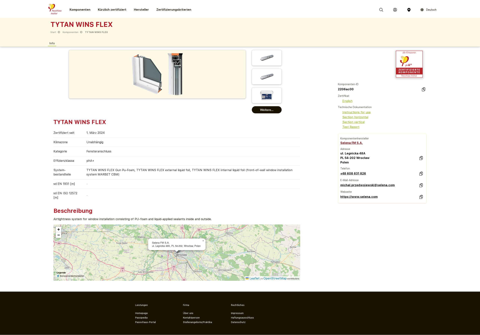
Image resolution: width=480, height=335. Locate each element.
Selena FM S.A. (351, 143)
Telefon (345, 168)
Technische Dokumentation (355, 107)
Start (53, 32)
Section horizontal (355, 117)
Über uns (188, 313)
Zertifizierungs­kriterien (173, 9)
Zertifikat (343, 95)
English (347, 101)
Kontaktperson (191, 317)
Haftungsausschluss (242, 317)
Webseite (346, 191)
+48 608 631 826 (353, 173)
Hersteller (141, 9)
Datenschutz (238, 322)
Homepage (141, 313)
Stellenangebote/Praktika (197, 322)
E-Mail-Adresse (349, 180)
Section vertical (353, 122)
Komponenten (70, 32)
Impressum (237, 313)
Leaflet (254, 278)
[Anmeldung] (395, 10)
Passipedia (141, 317)
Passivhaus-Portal (145, 322)
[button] (203, 241)
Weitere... (266, 109)
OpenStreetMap (275, 278)
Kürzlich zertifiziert (112, 9)
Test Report (350, 127)
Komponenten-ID (348, 84)
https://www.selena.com (359, 197)
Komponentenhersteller (354, 138)
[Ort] (409, 10)
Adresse (345, 149)
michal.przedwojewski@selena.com (367, 185)
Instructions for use (356, 112)
